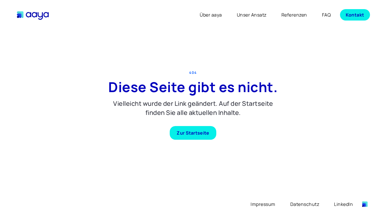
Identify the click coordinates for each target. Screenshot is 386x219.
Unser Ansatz (252, 15)
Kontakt (355, 15)
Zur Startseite (193, 133)
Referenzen (294, 15)
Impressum (263, 204)
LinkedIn (343, 204)
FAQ (326, 15)
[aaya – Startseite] (33, 15)
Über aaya (211, 15)
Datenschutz (304, 204)
